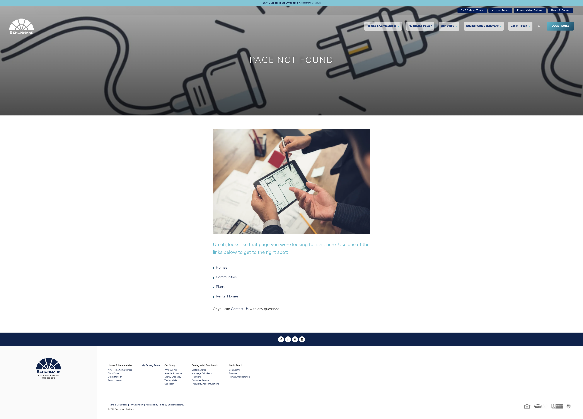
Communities (226, 277)
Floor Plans (113, 373)
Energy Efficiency (172, 377)
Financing (196, 377)
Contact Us (240, 309)
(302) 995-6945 (48, 378)
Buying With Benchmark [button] (482, 26)
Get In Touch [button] (519, 26)
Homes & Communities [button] (381, 26)
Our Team (169, 384)
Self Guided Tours (472, 10)
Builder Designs (175, 405)
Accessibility (152, 405)
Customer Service (200, 380)
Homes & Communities (120, 365)
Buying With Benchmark (205, 365)
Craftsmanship (199, 370)
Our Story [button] (447, 26)
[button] (539, 26)
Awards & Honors (173, 373)
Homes (221, 268)
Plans (220, 287)
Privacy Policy (136, 405)
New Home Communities (120, 370)
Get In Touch (235, 365)
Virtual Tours (500, 10)
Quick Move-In (115, 377)
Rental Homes (227, 296)
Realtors (233, 373)
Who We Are (170, 370)
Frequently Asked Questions (205, 384)
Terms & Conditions (117, 405)
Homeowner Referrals (239, 377)
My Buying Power (420, 26)
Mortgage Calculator (202, 373)
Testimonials (170, 380)
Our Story (169, 365)
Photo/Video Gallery (530, 10)
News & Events (560, 10)
